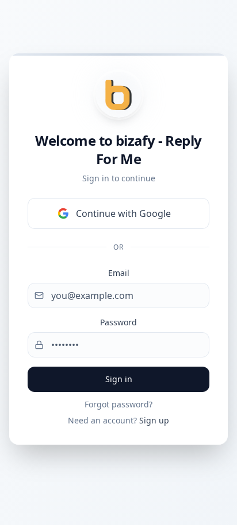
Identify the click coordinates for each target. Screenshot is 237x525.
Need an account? (118, 420)
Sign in (118, 379)
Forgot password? (118, 404)
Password (118, 322)
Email (118, 272)
